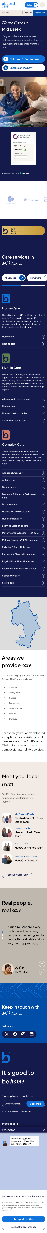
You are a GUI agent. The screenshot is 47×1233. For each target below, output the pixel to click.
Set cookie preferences (23, 1226)
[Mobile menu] (42, 5)
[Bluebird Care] (8, 6)
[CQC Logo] (21, 139)
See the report (19, 157)
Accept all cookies (23, 1219)
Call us (29, 5)
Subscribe (35, 1103)
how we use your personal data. (20, 1111)
